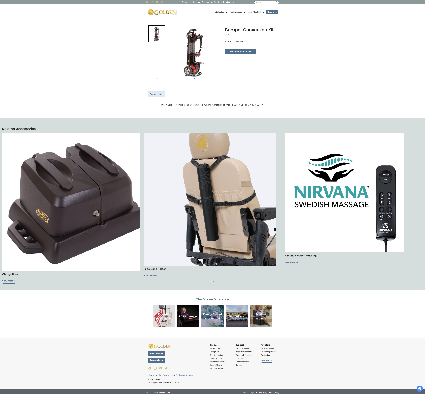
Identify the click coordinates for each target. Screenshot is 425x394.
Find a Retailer (156, 353)
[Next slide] (157, 78)
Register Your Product (244, 352)
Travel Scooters (216, 358)
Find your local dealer (240, 51)
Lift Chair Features (217, 368)
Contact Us (186, 2)
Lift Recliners (220, 12)
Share (231, 34)
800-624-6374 (157, 379)
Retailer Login (229, 2)
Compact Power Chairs (218, 365)
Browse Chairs (156, 360)
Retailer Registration (269, 352)
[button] (156, 33)
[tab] (194, 78)
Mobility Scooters (236, 12)
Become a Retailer (268, 348)
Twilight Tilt (214, 352)
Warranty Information (244, 355)
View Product (8, 280)
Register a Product (201, 2)
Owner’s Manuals (242, 362)
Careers (239, 365)
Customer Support (243, 348)
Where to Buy (272, 12)
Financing (239, 358)
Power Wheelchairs (254, 12)
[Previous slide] (157, 27)
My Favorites (216, 2)
